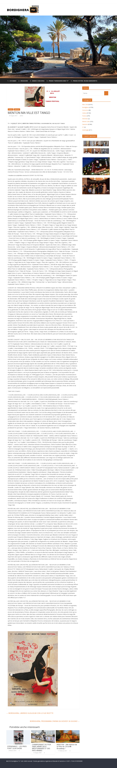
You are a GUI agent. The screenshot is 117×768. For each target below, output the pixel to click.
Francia (10, 109)
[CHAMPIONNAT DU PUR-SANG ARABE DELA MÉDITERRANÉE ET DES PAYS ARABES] (43, 731)
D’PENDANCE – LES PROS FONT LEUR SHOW (17, 747)
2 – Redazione (23, 81)
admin (21, 116)
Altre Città (85, 104)
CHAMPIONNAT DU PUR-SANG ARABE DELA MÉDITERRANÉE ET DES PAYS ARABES (41, 747)
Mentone (17, 109)
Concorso (85, 110)
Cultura (84, 113)
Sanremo (85, 124)
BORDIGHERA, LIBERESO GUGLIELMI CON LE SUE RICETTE (29, 713)
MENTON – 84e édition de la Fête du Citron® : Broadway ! (67, 746)
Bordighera (85, 107)
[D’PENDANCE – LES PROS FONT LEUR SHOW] (18, 731)
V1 (83, 127)
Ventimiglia (85, 130)
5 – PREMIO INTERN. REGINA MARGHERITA (84, 81)
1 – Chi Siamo (11, 81)
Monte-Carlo (86, 121)
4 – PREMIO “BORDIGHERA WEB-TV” (58, 81)
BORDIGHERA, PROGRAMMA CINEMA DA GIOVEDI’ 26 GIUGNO (55, 721)
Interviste (85, 119)
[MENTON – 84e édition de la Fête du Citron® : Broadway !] (68, 731)
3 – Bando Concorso (37, 81)
